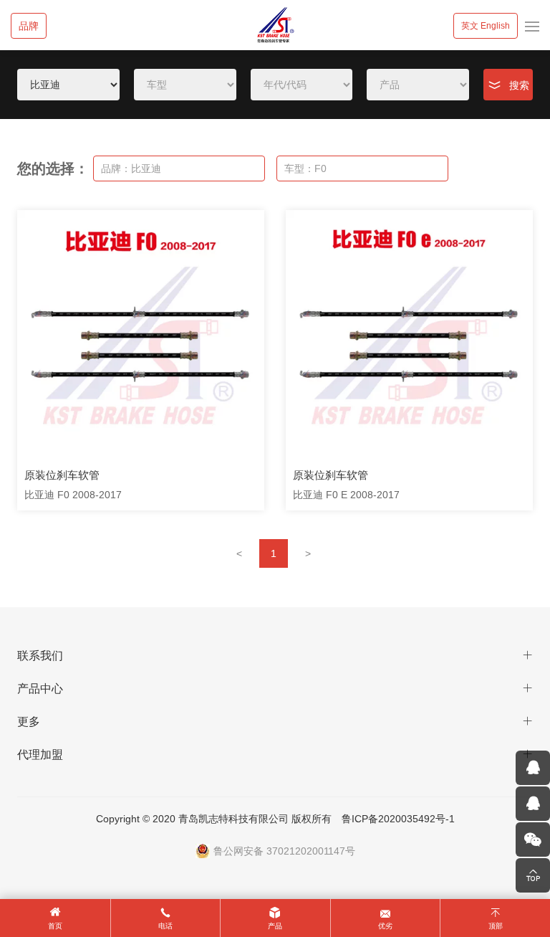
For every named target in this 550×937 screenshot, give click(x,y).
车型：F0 (305, 168)
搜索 (519, 85)
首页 (55, 926)
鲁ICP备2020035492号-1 (398, 818)
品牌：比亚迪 (131, 168)
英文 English (485, 26)
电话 (165, 926)
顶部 (495, 926)
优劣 (385, 926)
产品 (275, 926)
